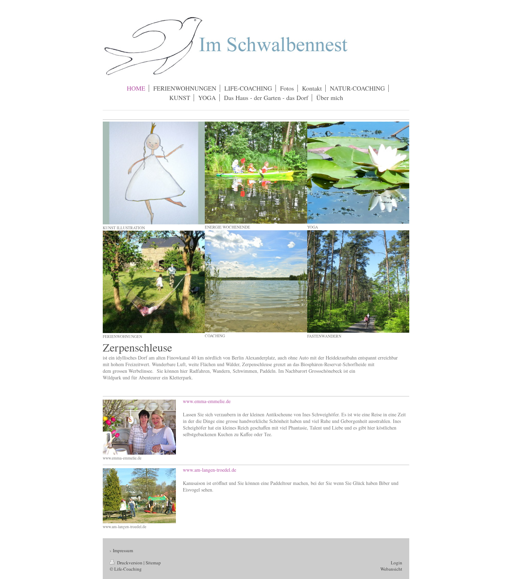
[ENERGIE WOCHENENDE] (256, 173)
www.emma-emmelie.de (207, 401)
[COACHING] (256, 281)
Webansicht (391, 569)
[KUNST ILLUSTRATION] (154, 173)
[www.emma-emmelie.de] (139, 427)
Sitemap (153, 562)
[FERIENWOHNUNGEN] (154, 282)
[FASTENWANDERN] (358, 281)
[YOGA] (358, 173)
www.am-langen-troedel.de (209, 469)
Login (396, 562)
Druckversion (129, 562)
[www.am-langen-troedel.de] (139, 495)
